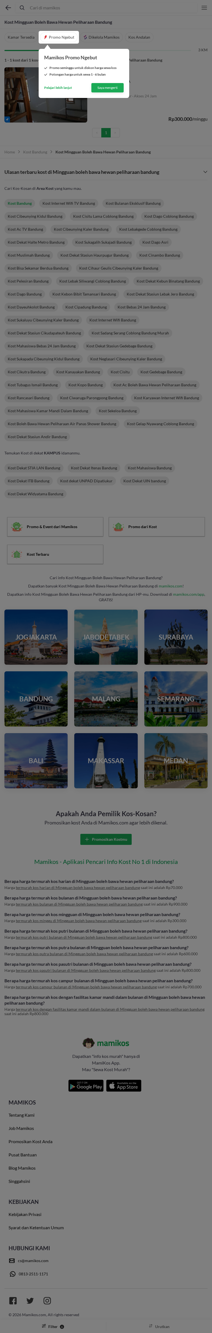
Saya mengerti (107, 88)
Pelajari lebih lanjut (58, 88)
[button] (59, 37)
